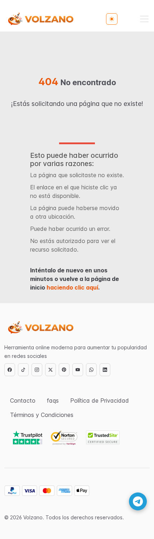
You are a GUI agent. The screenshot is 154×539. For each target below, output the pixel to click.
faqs (53, 400)
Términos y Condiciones (41, 414)
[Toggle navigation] (144, 19)
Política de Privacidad (99, 400)
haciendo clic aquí (72, 287)
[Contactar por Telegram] (138, 501)
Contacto (22, 400)
